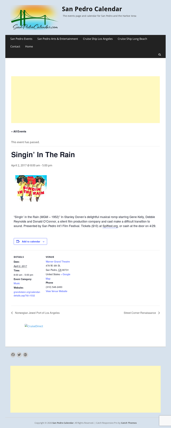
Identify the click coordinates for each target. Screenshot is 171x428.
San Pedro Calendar (92, 9)
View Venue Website (56, 291)
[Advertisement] (85, 99)
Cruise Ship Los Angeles (98, 39)
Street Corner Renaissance (140, 313)
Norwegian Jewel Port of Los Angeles (37, 313)
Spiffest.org (110, 226)
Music (17, 283)
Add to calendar (31, 241)
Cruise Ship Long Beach (132, 39)
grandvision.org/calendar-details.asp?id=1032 (27, 293)
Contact (15, 46)
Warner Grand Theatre (58, 261)
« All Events (18, 131)
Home (29, 46)
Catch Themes (129, 422)
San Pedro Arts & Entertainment (57, 39)
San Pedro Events (21, 39)
